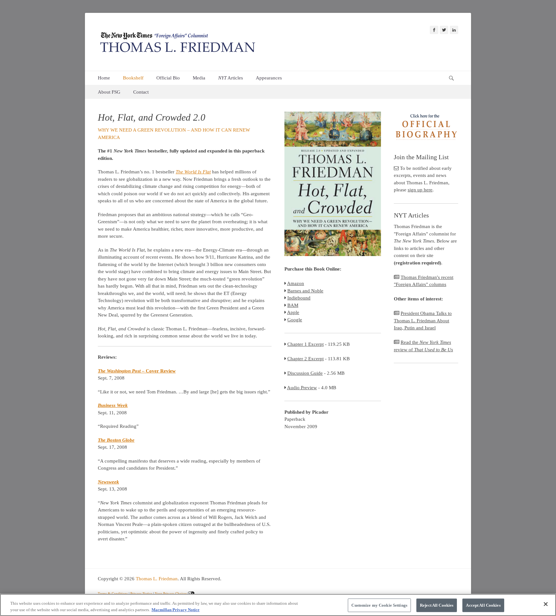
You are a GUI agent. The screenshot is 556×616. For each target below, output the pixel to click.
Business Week (113, 405)
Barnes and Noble (305, 290)
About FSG (109, 92)
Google (294, 319)
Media (199, 77)
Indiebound (298, 297)
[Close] (546, 604)
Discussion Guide (305, 373)
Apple (293, 312)
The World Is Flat (193, 171)
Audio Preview (302, 387)
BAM (292, 305)
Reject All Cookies (436, 605)
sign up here (420, 189)
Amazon (295, 283)
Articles (230, 77)
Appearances (269, 77)
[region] (278, 605)
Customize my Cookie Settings (379, 605)
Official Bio (168, 77)
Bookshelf (133, 77)
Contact (141, 92)
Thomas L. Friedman (157, 578)
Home (104, 77)
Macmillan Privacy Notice (175, 609)
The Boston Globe (116, 440)
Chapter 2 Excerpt (305, 358)
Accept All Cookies (483, 605)
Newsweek (108, 481)
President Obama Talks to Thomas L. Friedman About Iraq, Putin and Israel (423, 320)
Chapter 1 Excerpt (305, 344)
